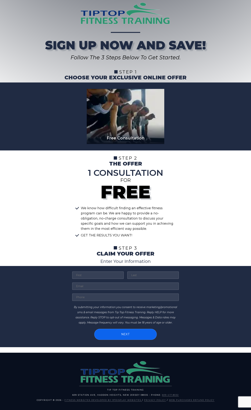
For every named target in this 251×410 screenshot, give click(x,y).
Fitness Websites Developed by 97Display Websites (103, 400)
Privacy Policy (155, 400)
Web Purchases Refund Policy (191, 400)
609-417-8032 (170, 395)
